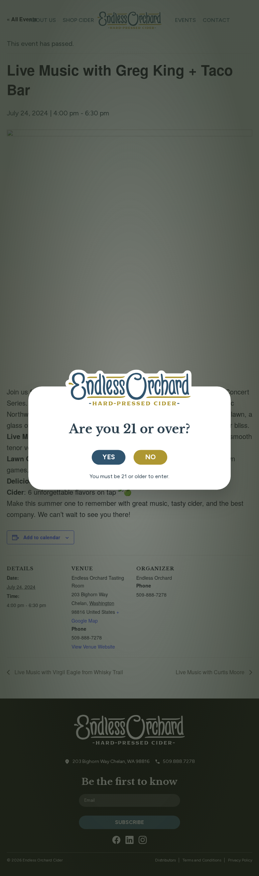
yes (109, 457)
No (150, 457)
